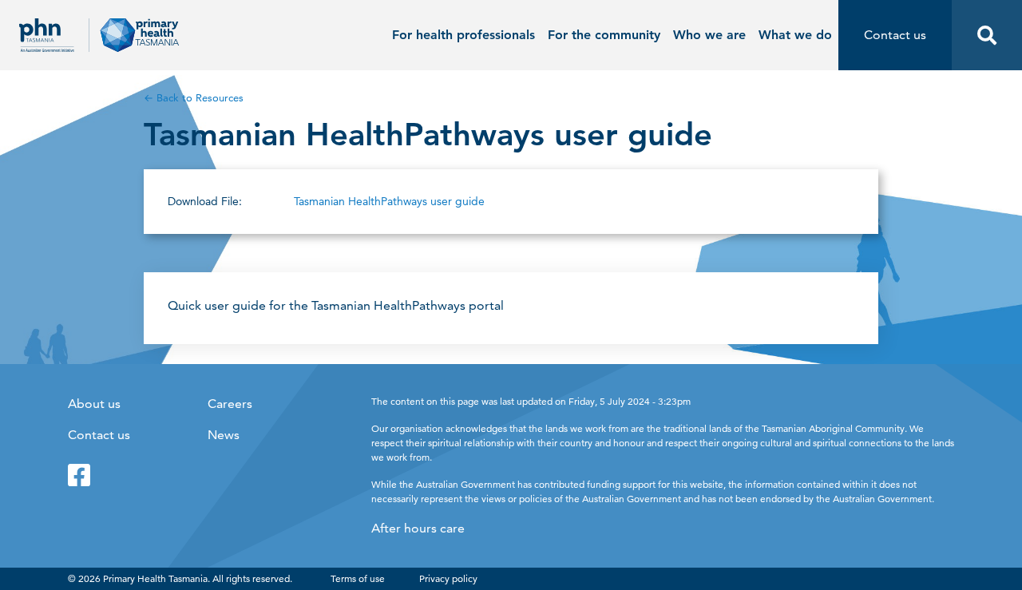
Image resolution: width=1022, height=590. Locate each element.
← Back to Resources (194, 97)
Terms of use (358, 578)
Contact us (99, 434)
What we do (795, 34)
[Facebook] (79, 475)
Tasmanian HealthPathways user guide (389, 201)
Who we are (709, 34)
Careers (230, 403)
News (224, 434)
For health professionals (463, 34)
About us (94, 403)
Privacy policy (448, 578)
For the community (604, 34)
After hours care (418, 528)
